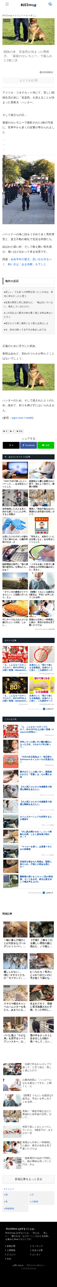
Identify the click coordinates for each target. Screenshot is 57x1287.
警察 (20, 431)
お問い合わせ (18, 1265)
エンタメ (36, 1254)
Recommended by (41, 629)
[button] (5, 800)
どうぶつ (9, 1189)
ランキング (37, 1246)
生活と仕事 (37, 1250)
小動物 (35, 1201)
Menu (7, 4)
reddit (29, 417)
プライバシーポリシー (35, 1265)
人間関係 (11, 1250)
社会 (9, 1258)
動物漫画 (9, 1208)
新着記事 (11, 1246)
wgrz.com (17, 417)
